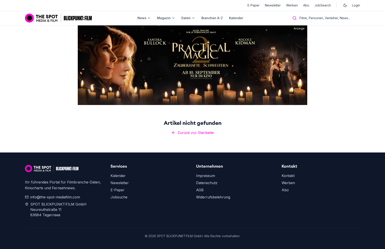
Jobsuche (119, 197)
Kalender (236, 18)
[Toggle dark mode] (345, 5)
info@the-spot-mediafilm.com (55, 197)
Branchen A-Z (212, 18)
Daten (186, 18)
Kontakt (288, 175)
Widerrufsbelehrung (213, 197)
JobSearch (323, 5)
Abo (306, 5)
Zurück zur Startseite (196, 132)
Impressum (205, 175)
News (141, 18)
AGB (200, 190)
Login (356, 5)
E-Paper (254, 5)
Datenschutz (206, 183)
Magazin (164, 18)
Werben (292, 5)
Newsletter (273, 5)
